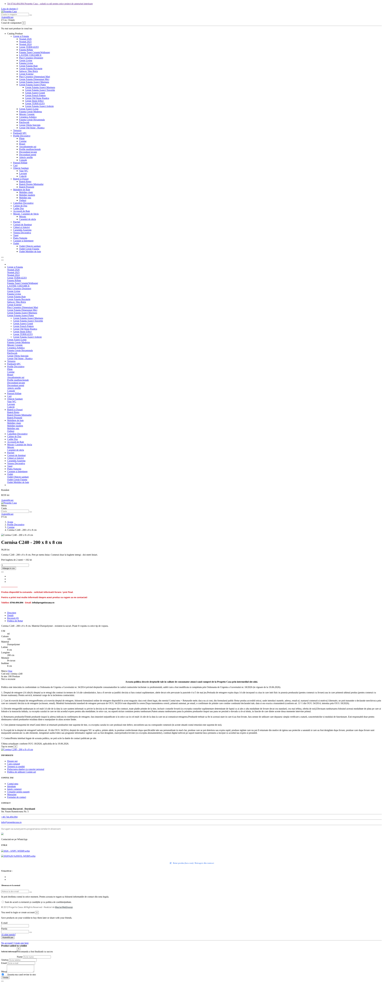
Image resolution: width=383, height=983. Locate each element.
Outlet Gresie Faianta (29, 249)
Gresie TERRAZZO (29, 47)
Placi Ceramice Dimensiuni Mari (34, 76)
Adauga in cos (8, 568)
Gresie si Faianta (21, 36)
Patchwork (24, 122)
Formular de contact (16, 797)
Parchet (16, 222)
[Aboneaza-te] (30, 892)
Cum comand (13, 764)
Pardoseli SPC (20, 133)
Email (4, 963)
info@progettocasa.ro (11, 822)
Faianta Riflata (26, 49)
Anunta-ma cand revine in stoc (20, 974)
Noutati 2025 (25, 41)
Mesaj (4, 971)
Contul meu (12, 783)
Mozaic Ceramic (27, 114)
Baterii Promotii (26, 187)
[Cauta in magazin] (30, 15)
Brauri (22, 144)
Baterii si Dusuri (21, 179)
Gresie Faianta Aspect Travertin (40, 90)
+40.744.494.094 (9, 817)
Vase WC (23, 170)
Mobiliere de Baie (21, 189)
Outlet (16, 243)
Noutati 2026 (25, 39)
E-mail (4, 923)
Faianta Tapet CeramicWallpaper (34, 52)
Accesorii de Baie (21, 211)
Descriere (11, 612)
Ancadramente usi (27, 146)
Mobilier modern (27, 195)
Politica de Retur (15, 621)
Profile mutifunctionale (30, 149)
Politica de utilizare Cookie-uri (21, 772)
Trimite (5, 977)
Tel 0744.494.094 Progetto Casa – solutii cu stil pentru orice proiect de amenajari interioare (50, 3)
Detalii (10, 615)
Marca (4, 671)
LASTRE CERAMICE (30, 55)
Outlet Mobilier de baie (30, 251)
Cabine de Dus (20, 205)
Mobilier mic (25, 197)
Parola (4, 928)
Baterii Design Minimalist (31, 184)
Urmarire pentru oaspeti (18, 791)
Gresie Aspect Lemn (28, 109)
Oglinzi (22, 200)
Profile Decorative (21, 136)
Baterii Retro (25, 181)
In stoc (4, 676)
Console (23, 160)
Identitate (11, 786)
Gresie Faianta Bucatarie (30, 68)
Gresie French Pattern (35, 95)
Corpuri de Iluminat (22, 224)
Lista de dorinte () (9, 8)
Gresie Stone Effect (34, 101)
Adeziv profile (26, 157)
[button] (15, 33)
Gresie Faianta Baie (28, 66)
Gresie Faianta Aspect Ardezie (39, 106)
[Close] (2, 260)
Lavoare (23, 173)
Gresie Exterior (26, 74)
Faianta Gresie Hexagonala (32, 119)
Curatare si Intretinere (23, 240)
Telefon (4, 960)
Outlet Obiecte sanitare (30, 246)
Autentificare (7, 500)
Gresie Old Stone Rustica (37, 98)
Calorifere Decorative (23, 203)
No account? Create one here (15, 943)
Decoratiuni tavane (28, 152)
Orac (10, 671)
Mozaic (22, 216)
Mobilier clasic (26, 192)
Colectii (22, 176)
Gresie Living (25, 60)
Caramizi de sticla (27, 219)
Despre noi (12, 761)
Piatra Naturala (20, 238)
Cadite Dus (18, 208)
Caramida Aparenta (22, 230)
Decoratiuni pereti (27, 154)
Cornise (22, 141)
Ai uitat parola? (8, 934)
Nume (20, 956)
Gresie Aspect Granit (35, 92)
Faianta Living (26, 63)
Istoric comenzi (14, 789)
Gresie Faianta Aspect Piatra (32, 84)
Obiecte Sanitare (21, 168)
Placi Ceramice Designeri (31, 57)
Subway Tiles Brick (28, 71)
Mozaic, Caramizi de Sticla (26, 214)
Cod (3, 673)
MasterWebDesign (64, 907)
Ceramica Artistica (28, 117)
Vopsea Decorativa (22, 232)
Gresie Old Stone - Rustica (31, 127)
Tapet (15, 235)
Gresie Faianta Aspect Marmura (34, 82)
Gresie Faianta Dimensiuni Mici (34, 79)
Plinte (22, 138)
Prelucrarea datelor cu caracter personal (25, 769)
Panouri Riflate (20, 162)
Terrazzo (17, 130)
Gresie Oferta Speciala (29, 125)
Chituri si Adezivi (21, 227)
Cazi (15, 165)
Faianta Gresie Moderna (30, 111)
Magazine (11, 794)
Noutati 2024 (25, 44)
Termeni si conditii (16, 766)
